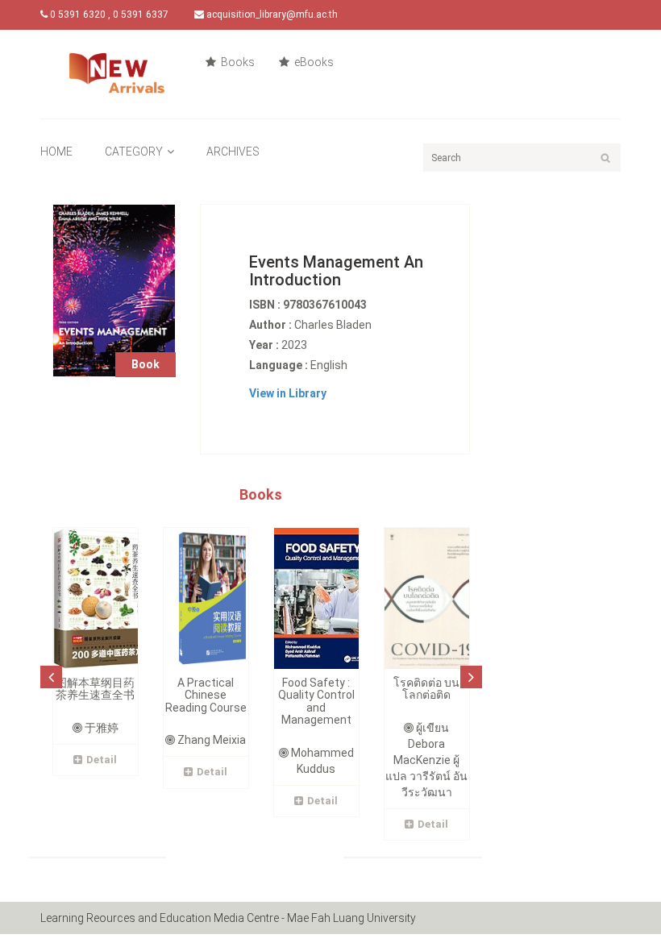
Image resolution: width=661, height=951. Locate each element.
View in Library (287, 393)
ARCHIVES (233, 151)
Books (236, 62)
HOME (56, 151)
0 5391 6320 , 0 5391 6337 (108, 14)
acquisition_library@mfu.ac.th (271, 14)
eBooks (313, 62)
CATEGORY (134, 151)
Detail (101, 760)
